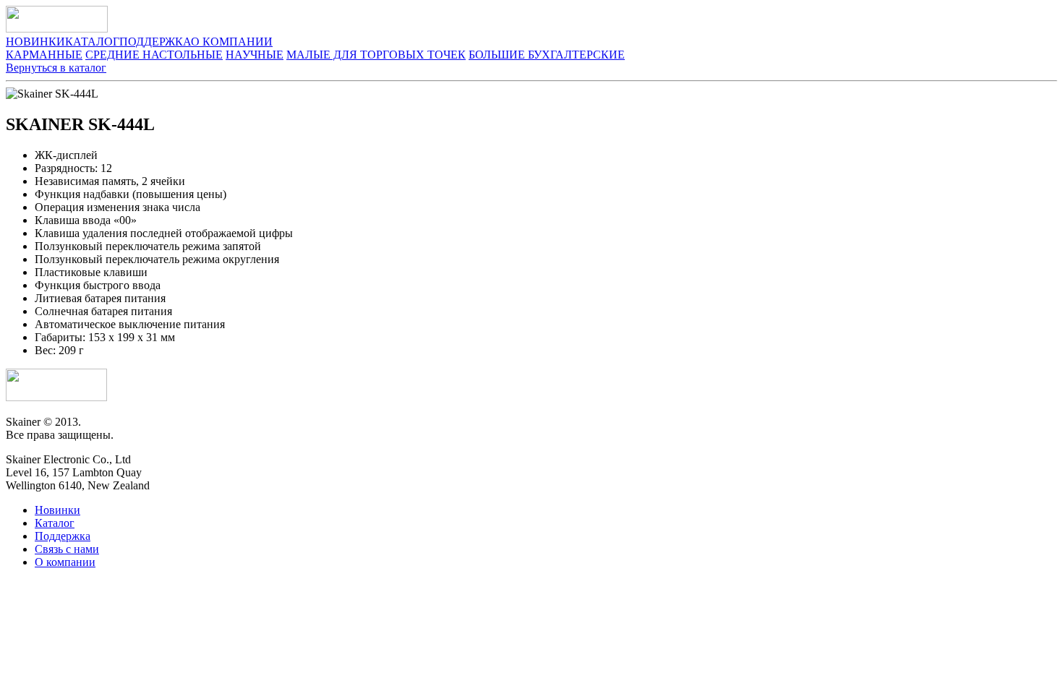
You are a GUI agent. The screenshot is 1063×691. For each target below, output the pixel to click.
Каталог (54, 523)
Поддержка (62, 536)
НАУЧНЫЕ (254, 54)
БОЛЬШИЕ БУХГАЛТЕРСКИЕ (547, 54)
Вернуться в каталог (56, 67)
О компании (65, 562)
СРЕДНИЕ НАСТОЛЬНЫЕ (154, 54)
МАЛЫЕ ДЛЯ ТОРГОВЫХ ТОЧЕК (376, 54)
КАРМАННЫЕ (44, 54)
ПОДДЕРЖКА (155, 41)
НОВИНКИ (35, 41)
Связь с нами (67, 549)
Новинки (57, 510)
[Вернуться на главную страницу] (56, 397)
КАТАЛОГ (92, 41)
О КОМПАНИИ (232, 41)
